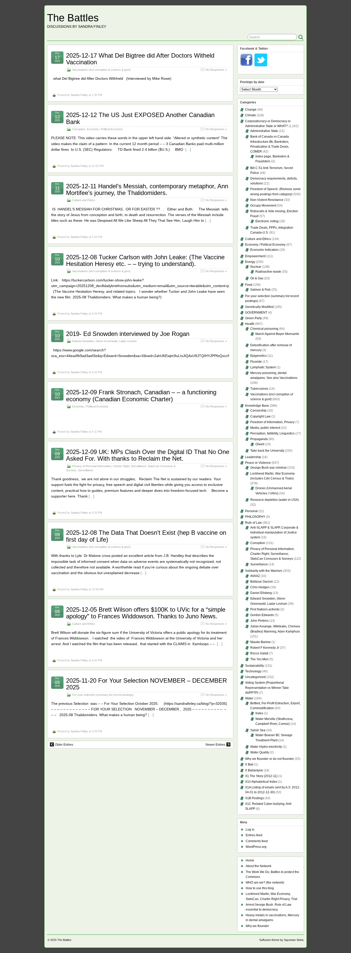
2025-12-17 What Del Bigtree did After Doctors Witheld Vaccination (140, 59)
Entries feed (254, 835)
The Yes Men (259, 659)
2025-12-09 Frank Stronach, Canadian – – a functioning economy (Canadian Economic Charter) (141, 395)
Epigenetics (258, 356)
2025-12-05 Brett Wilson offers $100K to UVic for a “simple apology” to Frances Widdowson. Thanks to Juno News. (145, 613)
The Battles (73, 17)
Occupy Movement (263, 205)
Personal (251, 511)
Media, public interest (265, 428)
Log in (250, 829)
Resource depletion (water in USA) (274, 500)
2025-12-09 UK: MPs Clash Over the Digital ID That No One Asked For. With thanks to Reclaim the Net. (147, 455)
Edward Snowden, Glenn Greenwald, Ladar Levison (104, 341)
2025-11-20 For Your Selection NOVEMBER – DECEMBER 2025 (146, 684)
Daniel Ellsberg (261, 593)
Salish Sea (257, 730)
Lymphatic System (263, 367)
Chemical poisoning (264, 329)
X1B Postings (254, 798)
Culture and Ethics (83, 200)
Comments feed (257, 841)
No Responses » (216, 69)
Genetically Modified (259, 307)
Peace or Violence (258, 463)
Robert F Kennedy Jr (264, 647)
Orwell (259, 444)
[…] (188, 149)
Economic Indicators (264, 250)
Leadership (253, 457)
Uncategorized (255, 677)
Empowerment (255, 256)
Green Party (253, 318)
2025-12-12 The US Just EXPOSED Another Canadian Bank (140, 118)
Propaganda (259, 439)
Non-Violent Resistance (266, 200)
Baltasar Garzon (261, 581)
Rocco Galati (259, 653)
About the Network (258, 866)
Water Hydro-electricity (266, 747)
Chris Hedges (260, 587)
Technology (253, 671)
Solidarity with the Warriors (263, 571)
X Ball (249, 764)
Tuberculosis (259, 388)
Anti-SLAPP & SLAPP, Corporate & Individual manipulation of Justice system (274, 532)
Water (249, 698)
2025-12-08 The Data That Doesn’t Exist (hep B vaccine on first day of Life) (146, 536)
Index (259, 713)
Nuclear (255, 267)
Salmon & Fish (260, 289)
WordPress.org (256, 847)
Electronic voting (267, 221)
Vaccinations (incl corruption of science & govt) (101, 69)
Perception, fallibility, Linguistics (272, 433)
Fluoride (256, 361)
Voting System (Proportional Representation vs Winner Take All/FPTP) (267, 687)
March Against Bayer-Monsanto (277, 334)
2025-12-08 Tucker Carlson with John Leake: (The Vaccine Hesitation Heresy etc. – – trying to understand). (145, 260)
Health (249, 324)
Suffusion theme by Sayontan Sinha (281, 939)
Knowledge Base (257, 405)
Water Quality (259, 752)
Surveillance (85, 470)
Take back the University (267, 450)
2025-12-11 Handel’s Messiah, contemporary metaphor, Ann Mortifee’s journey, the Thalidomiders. (147, 189)
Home (250, 860)
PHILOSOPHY (255, 517)
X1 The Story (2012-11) (261, 776)
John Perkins (259, 620)
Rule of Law (253, 522)
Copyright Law (260, 416)
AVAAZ (255, 576)
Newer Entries (215, 744)
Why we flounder (257, 926)
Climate (250, 115)
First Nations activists (265, 609)
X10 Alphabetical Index (261, 781)
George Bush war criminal (268, 467)
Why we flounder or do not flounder (269, 759)
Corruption (78, 129)
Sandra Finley (79, 94)
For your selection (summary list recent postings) (103, 694)
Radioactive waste (268, 271)
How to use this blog (260, 888)
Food (248, 285)
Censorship (258, 410)
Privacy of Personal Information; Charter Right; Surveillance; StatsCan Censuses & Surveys (272, 553)
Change (250, 109)
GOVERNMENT (256, 312)
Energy (250, 262)
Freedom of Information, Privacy (272, 422)
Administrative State (264, 131)
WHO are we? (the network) (265, 882)
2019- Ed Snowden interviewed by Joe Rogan (127, 333)
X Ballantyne (254, 770)
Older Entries (64, 744)
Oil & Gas (256, 278)
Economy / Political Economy (105, 129)
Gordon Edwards (262, 615)
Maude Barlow (260, 642)
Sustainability (254, 665)
